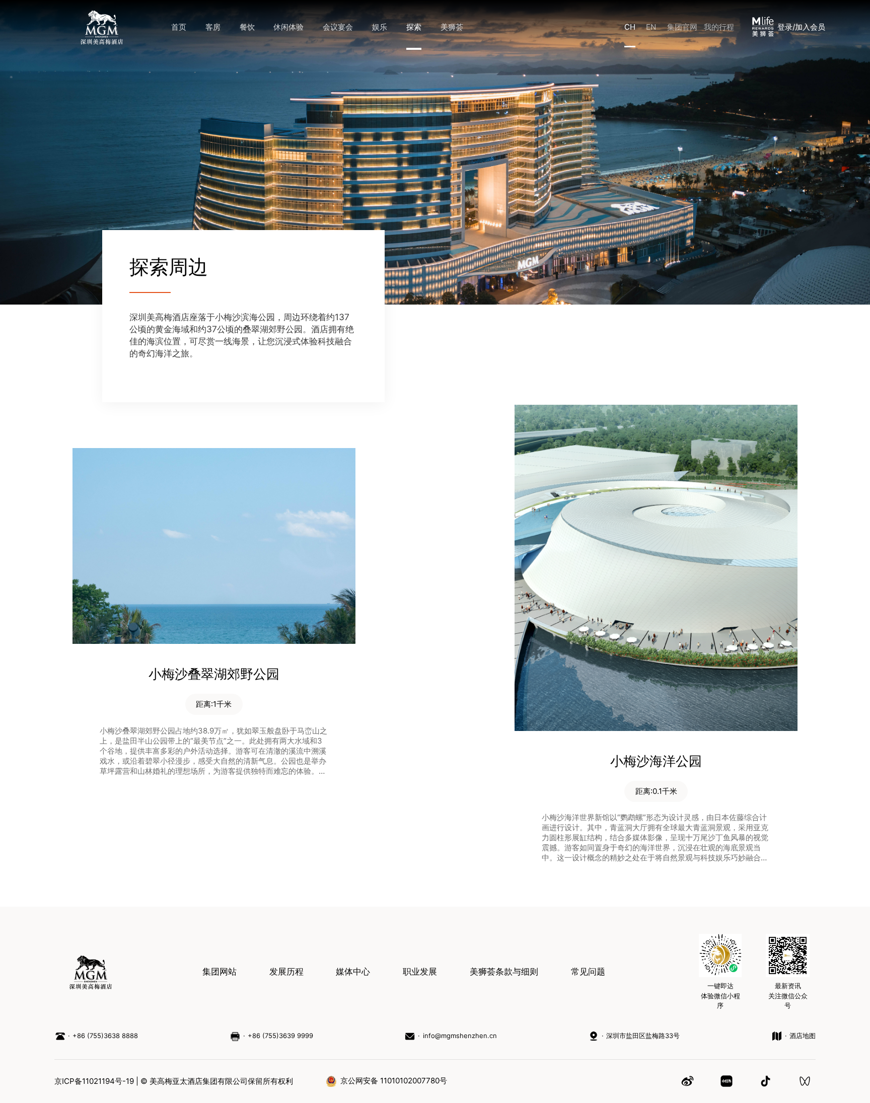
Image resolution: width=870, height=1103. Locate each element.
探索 (413, 27)
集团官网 (682, 27)
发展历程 (286, 972)
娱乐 (379, 27)
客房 (213, 27)
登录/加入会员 (801, 27)
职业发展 (420, 972)
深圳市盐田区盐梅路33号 (643, 1036)
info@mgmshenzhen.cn (459, 1036)
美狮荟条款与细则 (504, 972)
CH (629, 27)
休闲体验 (288, 27)
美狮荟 (452, 27)
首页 (178, 27)
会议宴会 (338, 27)
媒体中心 (353, 972)
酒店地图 (802, 1036)
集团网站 (219, 972)
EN (651, 27)
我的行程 (719, 27)
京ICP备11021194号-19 (94, 1081)
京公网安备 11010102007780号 (393, 1080)
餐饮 (247, 27)
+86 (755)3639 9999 (280, 1036)
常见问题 (588, 972)
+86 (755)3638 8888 (105, 1036)
